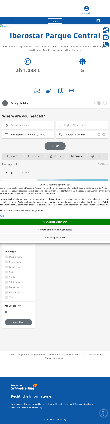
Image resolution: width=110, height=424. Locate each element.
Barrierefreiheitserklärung (30, 407)
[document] (55, 36)
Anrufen (55, 21)
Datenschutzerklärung (35, 404)
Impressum (16, 404)
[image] (4, 26)
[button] (86, 23)
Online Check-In (55, 404)
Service (68, 404)
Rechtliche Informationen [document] (32, 396)
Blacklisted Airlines (84, 404)
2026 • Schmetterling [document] (56, 419)
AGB (13, 407)
